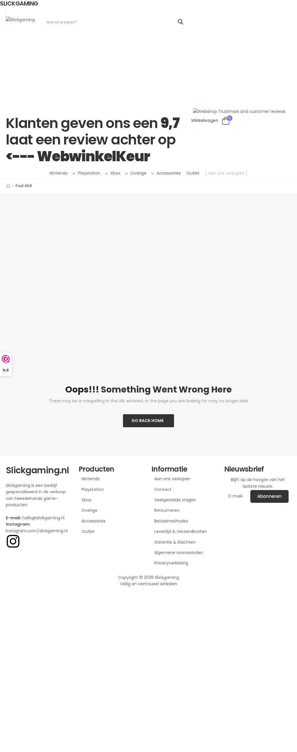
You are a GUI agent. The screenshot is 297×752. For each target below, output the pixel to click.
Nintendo (59, 173)
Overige (138, 173)
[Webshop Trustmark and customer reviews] (239, 65)
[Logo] (20, 19)
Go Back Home (147, 420)
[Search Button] (180, 22)
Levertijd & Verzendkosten (180, 531)
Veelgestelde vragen (175, 500)
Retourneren (167, 510)
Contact (162, 489)
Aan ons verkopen (172, 479)
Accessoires (169, 173)
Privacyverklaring (171, 563)
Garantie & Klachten (174, 542)
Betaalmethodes (171, 521)
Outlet (193, 173)
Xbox (115, 173)
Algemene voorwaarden (178, 552)
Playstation (89, 173)
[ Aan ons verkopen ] (226, 173)
